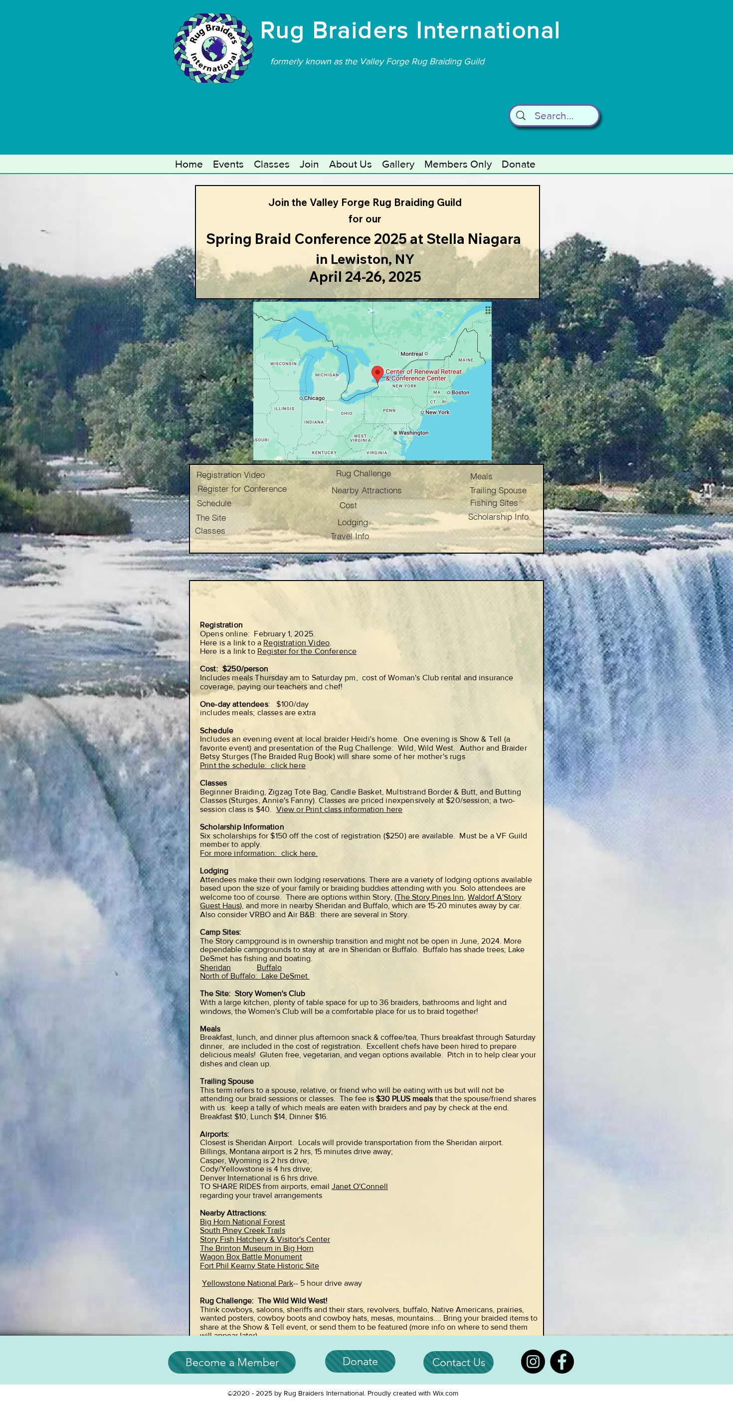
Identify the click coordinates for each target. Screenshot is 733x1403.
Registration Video (296, 642)
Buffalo (269, 967)
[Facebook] (562, 1362)
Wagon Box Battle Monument (251, 1256)
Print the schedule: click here (253, 765)
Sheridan (215, 967)
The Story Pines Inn (430, 897)
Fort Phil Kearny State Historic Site (259, 1265)
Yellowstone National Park (247, 1283)
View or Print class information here (339, 809)
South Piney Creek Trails (242, 1230)
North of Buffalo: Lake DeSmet (255, 976)
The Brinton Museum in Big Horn (257, 1248)
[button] (228, 164)
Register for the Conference (307, 651)
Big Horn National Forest (242, 1221)
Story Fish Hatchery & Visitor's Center (265, 1239)
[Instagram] (533, 1362)
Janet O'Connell (360, 1186)
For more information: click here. (259, 853)
